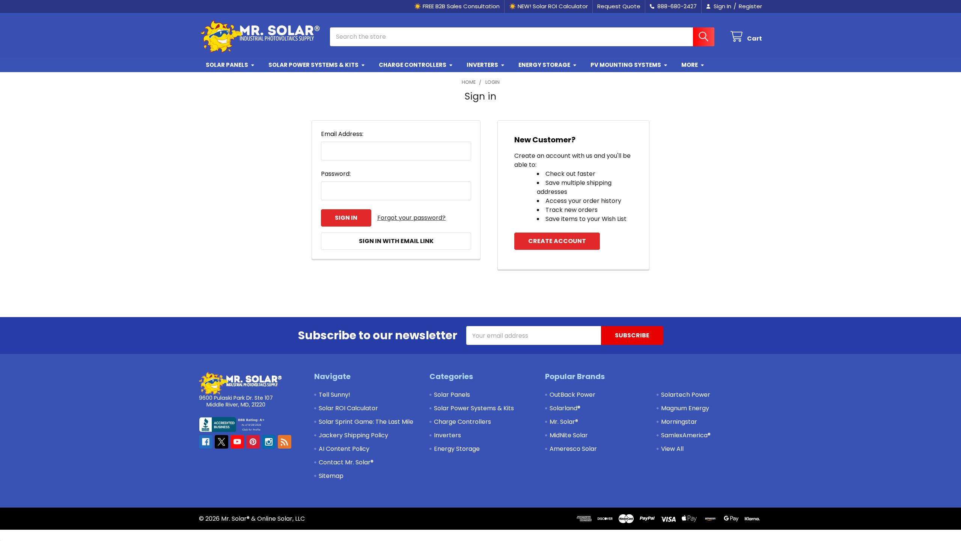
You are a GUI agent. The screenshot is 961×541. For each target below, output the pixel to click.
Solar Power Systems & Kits (313, 65)
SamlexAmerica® (686, 435)
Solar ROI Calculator (348, 408)
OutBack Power (572, 394)
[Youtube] (237, 442)
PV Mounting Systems (625, 65)
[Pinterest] (253, 442)
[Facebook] (205, 442)
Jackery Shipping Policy (353, 435)
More (689, 65)
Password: (336, 173)
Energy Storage (544, 65)
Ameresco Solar (573, 448)
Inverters (482, 65)
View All (672, 448)
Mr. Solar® (564, 421)
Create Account (557, 241)
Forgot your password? (411, 217)
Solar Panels (227, 65)
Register (750, 6)
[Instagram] (269, 442)
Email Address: (342, 134)
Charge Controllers (412, 65)
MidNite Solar (569, 435)
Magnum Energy (685, 408)
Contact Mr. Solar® (346, 462)
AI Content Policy (344, 448)
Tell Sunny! (334, 394)
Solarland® (565, 408)
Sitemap (331, 475)
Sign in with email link (396, 241)
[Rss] (284, 442)
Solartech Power (685, 394)
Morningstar (679, 421)
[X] (221, 442)
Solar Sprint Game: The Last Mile (366, 421)
